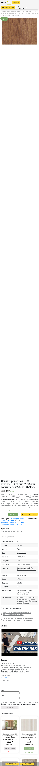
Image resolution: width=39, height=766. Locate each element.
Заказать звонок (8, 7)
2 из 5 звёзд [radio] (3, 677)
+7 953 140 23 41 (13, 764)
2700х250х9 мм (22, 575)
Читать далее (10, 748)
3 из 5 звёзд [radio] (5, 677)
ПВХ (18, 560)
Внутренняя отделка (24, 590)
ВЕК (18, 541)
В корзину (12, 514)
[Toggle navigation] (26, 8)
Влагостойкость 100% (24, 568)
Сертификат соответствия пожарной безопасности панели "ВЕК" (17, 614)
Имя (2, 690)
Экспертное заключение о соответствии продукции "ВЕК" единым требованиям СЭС (19, 619)
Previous (2, 643)
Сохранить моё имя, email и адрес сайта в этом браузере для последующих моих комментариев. (19, 703)
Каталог (16, 3)
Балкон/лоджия (22, 597)
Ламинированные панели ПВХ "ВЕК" (12, 519)
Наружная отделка (23, 592)
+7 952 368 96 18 (27, 764)
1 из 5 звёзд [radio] (1, 677)
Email (3, 696)
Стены (26, 594)
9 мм (18, 586)
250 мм (19, 583)
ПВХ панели (11, 11)
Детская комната (23, 599)
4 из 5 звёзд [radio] (7, 677)
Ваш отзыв (5, 680)
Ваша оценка (6, 676)
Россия (19, 545)
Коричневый (21, 553)
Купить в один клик (29, 514)
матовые (19, 524)
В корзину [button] (29, 748)
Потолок (20, 594)
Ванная (32, 597)
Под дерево (21, 557)
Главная (3, 11)
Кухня (26, 601)
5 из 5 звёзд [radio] (8, 677)
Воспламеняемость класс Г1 (26, 571)
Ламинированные (8, 524)
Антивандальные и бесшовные (13, 522)
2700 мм (20, 579)
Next (37, 643)
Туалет (26, 603)
